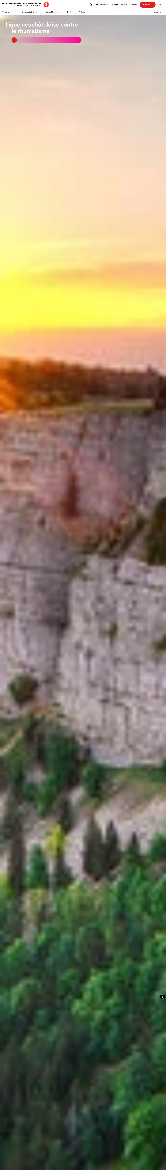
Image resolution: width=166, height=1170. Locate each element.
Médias (134, 4)
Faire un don (147, 5)
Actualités (83, 12)
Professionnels (102, 4)
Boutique (70, 12)
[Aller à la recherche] (90, 4)
